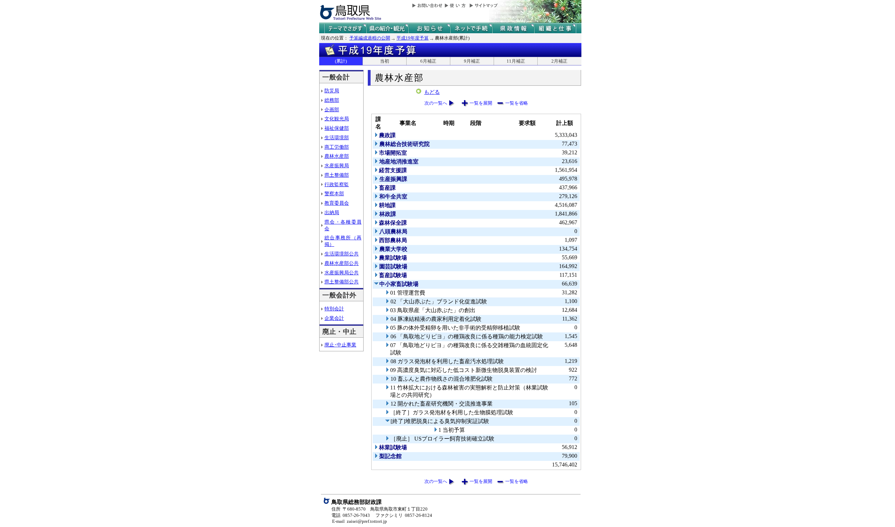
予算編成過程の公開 (369, 38)
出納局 (331, 212)
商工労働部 (336, 147)
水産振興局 (336, 165)
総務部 (331, 100)
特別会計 (334, 308)
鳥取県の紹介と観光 (387, 28)
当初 (384, 61)
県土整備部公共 (341, 281)
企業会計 (334, 318)
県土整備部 (336, 175)
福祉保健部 (336, 128)
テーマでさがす (345, 28)
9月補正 (472, 61)
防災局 (331, 90)
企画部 (331, 109)
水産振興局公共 (341, 272)
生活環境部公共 (341, 254)
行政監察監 (336, 184)
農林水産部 (336, 156)
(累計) (341, 61)
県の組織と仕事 (555, 28)
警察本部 (334, 193)
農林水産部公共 (341, 263)
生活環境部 (336, 137)
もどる (432, 92)
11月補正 (516, 61)
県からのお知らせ (429, 28)
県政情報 (513, 28)
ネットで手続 (471, 28)
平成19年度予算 (412, 38)
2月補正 (559, 61)
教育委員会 (336, 203)
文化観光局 (336, 118)
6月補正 (428, 61)
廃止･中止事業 (340, 344)
